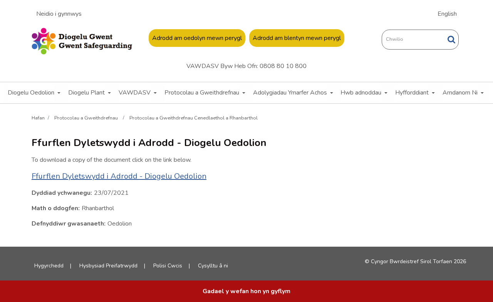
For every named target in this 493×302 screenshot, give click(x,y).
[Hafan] (82, 41)
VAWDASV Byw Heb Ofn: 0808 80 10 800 (246, 66)
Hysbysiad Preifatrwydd (108, 265)
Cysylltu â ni (213, 265)
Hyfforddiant (412, 92)
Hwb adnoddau (360, 92)
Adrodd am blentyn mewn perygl (297, 38)
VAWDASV (135, 92)
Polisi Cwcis (167, 265)
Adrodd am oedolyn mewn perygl (197, 38)
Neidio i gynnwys (59, 14)
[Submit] (451, 39)
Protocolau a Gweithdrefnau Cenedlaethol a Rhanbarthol (193, 117)
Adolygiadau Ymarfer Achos (290, 92)
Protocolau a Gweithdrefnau (201, 92)
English (447, 14)
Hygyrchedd (49, 265)
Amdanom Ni (460, 92)
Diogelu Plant (86, 92)
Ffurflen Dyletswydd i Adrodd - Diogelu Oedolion (119, 176)
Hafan (38, 117)
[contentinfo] (246, 291)
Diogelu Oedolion (31, 92)
